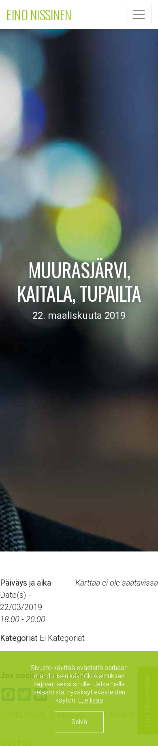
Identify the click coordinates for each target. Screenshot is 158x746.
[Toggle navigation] (139, 14)
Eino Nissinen (39, 14)
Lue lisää (90, 700)
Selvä (79, 722)
